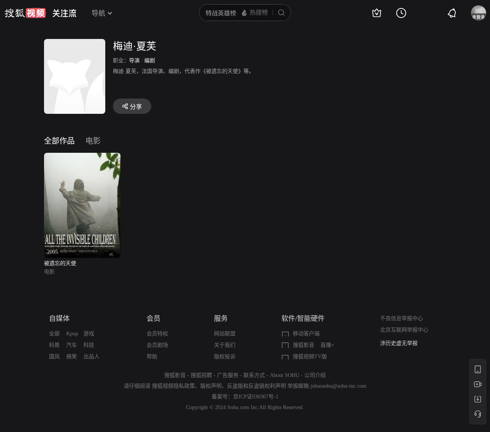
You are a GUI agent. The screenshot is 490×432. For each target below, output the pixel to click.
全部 (54, 334)
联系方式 (254, 375)
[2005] (82, 157)
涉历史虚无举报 (399, 343)
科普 (54, 345)
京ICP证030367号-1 (255, 397)
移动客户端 (306, 334)
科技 (88, 345)
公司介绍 (315, 375)
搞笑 (71, 356)
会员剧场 (157, 345)
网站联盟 (224, 334)
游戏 (88, 334)
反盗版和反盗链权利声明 (256, 386)
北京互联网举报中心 (404, 330)
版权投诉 (224, 356)
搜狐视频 (25, 13)
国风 (54, 356)
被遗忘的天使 (60, 263)
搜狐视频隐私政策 (173, 386)
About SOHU (284, 375)
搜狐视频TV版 (310, 356)
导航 (98, 13)
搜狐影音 (303, 345)
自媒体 (59, 318)
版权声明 (211, 386)
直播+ (327, 345)
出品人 (91, 356)
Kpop (72, 334)
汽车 (71, 345)
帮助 (152, 356)
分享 (136, 107)
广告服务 (227, 375)
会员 (153, 318)
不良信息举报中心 (401, 318)
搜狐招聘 (201, 375)
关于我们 (224, 345)
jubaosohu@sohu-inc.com (338, 386)
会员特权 (157, 334)
